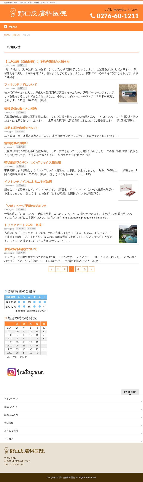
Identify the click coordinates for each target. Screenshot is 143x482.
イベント (21, 228)
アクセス (8, 438)
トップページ (11, 398)
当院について (11, 406)
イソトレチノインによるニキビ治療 (28, 181)
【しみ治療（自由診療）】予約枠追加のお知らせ (37, 61)
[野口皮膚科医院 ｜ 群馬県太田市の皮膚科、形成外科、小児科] (39, 12)
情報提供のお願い (16, 143)
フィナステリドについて (20, 84)
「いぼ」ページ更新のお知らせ (25, 205)
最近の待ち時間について (20, 249)
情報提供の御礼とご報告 (20, 108)
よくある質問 (11, 430)
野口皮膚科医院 (67, 477)
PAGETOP (130, 392)
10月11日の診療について (21, 127)
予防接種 (8, 422)
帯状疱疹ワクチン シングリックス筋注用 (32, 162)
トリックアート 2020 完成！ (24, 224)
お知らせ (22, 65)
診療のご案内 (11, 414)
